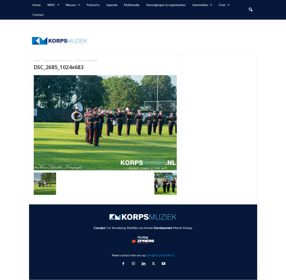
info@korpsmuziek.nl (160, 255)
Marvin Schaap (182, 228)
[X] (153, 264)
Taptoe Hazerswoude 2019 (58, 60)
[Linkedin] (143, 264)
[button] (250, 10)
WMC (51, 5)
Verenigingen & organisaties (166, 5)
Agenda (111, 5)
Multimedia (131, 5)
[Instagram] (133, 264)
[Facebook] (123, 264)
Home (36, 5)
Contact (38, 14)
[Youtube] (163, 264)
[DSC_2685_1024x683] (105, 122)
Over (222, 5)
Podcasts (93, 5)
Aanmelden (200, 5)
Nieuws (71, 5)
